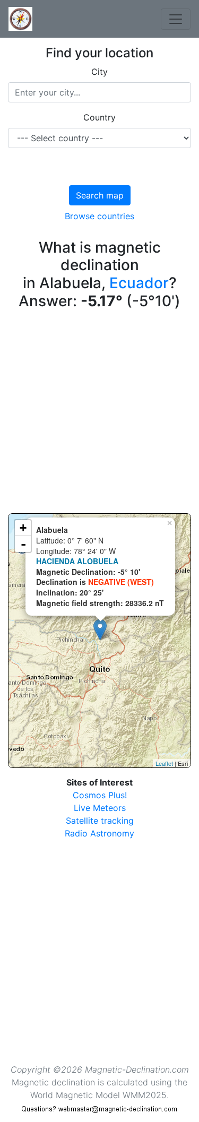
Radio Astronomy (99, 833)
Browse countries (99, 216)
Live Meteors (100, 807)
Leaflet (164, 763)
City (99, 71)
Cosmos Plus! (100, 795)
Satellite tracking (100, 820)
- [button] (23, 544)
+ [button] (23, 527)
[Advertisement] (99, 413)
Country (99, 117)
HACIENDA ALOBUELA (77, 561)
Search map (100, 195)
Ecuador (139, 283)
